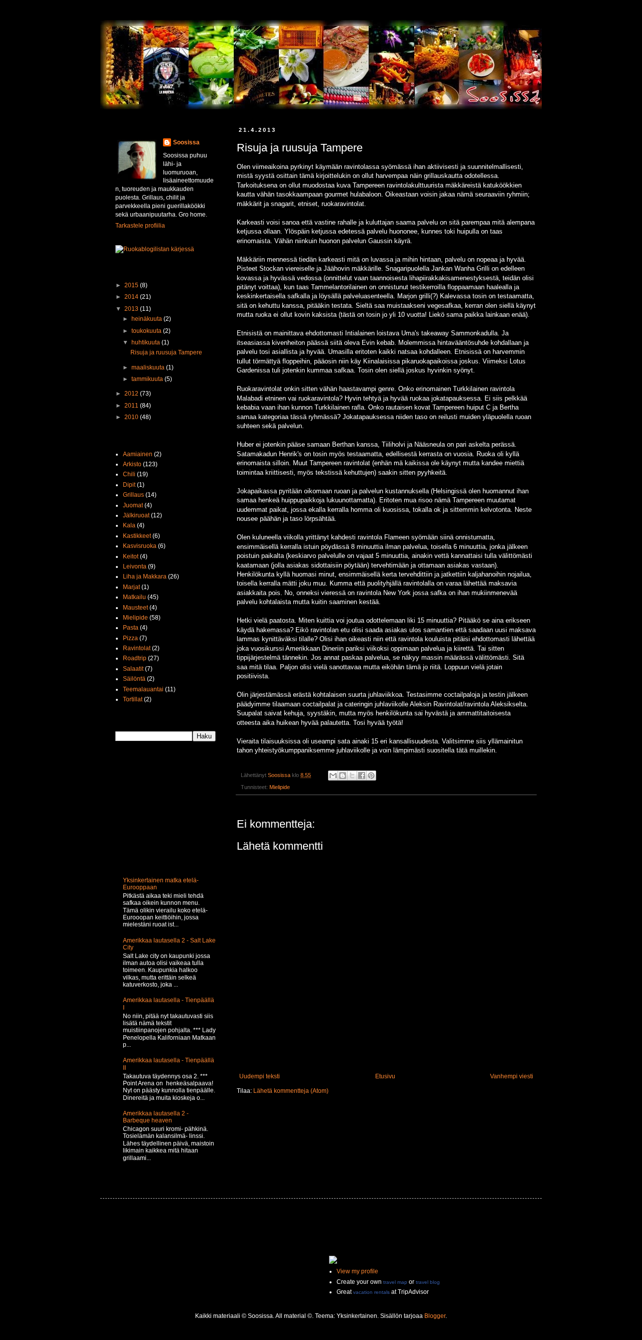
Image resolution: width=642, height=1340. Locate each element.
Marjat (131, 587)
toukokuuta (147, 330)
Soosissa (186, 142)
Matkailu (134, 597)
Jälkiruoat (136, 515)
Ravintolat (136, 648)
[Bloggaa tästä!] (343, 776)
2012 (132, 393)
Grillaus (133, 494)
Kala (129, 525)
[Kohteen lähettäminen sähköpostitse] (333, 776)
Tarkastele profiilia (140, 225)
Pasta (130, 627)
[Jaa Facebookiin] (362, 776)
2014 (132, 296)
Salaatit (133, 668)
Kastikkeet (137, 535)
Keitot (130, 556)
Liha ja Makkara (145, 576)
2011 (132, 405)
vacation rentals (371, 1292)
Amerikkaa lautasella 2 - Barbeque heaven (156, 1117)
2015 (132, 285)
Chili (129, 474)
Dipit (129, 484)
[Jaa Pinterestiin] (371, 776)
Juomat (133, 505)
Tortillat (132, 699)
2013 (132, 308)
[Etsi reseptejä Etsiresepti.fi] (154, 249)
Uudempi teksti (259, 1076)
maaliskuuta (148, 367)
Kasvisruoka (139, 545)
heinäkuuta (147, 318)
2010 (132, 417)
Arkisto (132, 464)
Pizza (130, 638)
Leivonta (134, 566)
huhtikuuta (146, 342)
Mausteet (135, 607)
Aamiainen (137, 454)
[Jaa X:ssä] (352, 776)
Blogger (434, 1315)
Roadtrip (134, 658)
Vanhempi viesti (511, 1076)
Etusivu (385, 1076)
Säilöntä (134, 678)
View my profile (357, 1271)
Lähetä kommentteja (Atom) (291, 1090)
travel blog (428, 1282)
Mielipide (279, 787)
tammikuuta (148, 378)
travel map (395, 1282)
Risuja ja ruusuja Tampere (166, 352)
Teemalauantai (143, 689)
